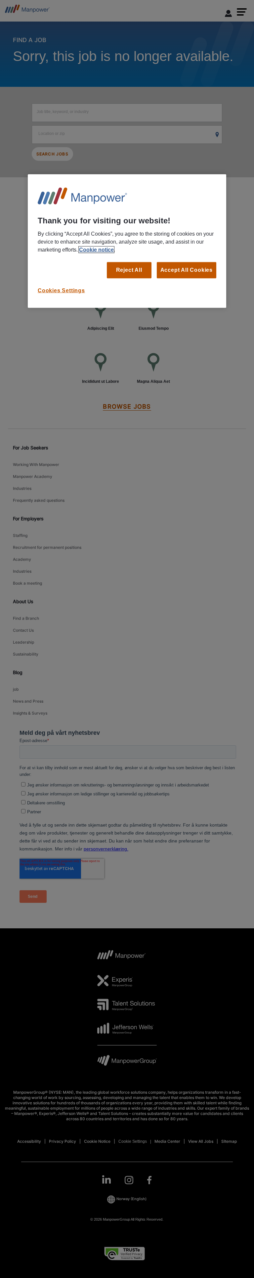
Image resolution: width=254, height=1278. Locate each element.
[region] (127, 241)
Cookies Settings (61, 290)
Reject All (129, 270)
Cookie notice (96, 250)
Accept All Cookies (186, 270)
